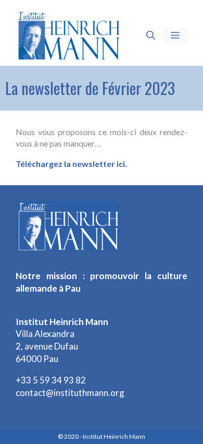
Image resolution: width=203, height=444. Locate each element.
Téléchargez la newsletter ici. (71, 164)
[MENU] (175, 35)
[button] (150, 35)
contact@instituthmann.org (70, 392)
